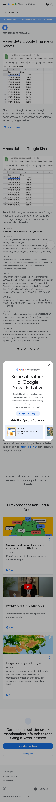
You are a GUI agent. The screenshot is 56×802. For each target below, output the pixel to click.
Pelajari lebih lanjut (28, 413)
